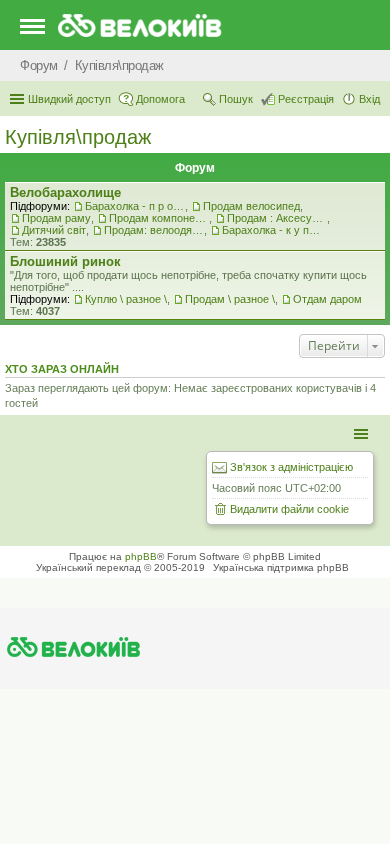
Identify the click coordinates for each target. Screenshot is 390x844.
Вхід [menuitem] (369, 99)
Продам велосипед (251, 206)
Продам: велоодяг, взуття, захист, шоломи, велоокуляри (154, 230)
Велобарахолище (65, 192)
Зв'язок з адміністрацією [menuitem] (291, 467)
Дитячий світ (54, 230)
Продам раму (56, 218)
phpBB (141, 556)
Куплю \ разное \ (126, 299)
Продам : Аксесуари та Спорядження (277, 218)
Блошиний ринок (65, 261)
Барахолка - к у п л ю (272, 230)
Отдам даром (327, 299)
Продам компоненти (159, 218)
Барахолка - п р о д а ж (135, 206)
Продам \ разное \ (230, 299)
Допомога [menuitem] (160, 99)
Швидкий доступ (69, 99)
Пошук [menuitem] (236, 99)
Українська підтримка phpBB (281, 567)
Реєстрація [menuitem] (306, 99)
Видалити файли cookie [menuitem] (289, 509)
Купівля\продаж (78, 137)
